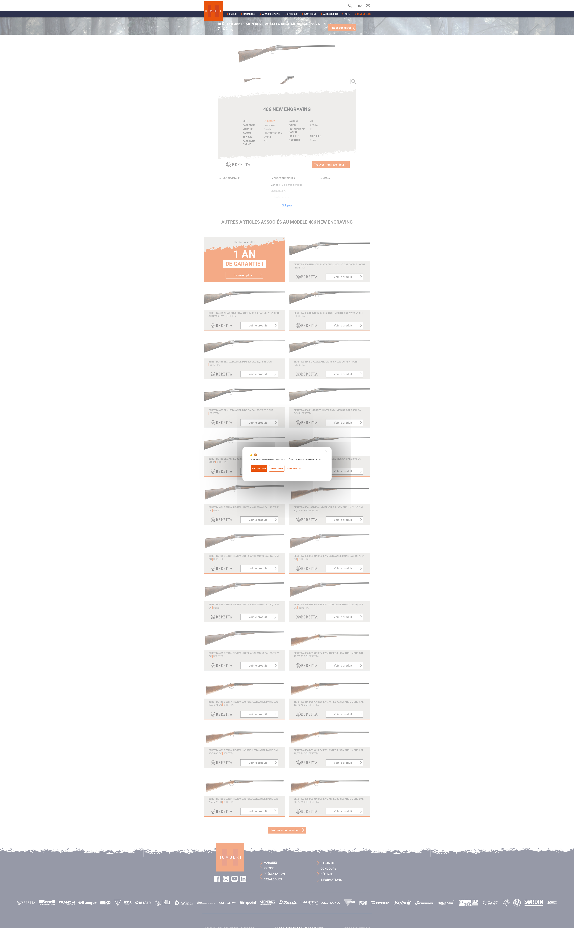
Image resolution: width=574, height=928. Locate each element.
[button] (231, 14)
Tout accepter (259, 468)
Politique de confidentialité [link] (263, 473)
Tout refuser (276, 468)
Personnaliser (294, 468)
